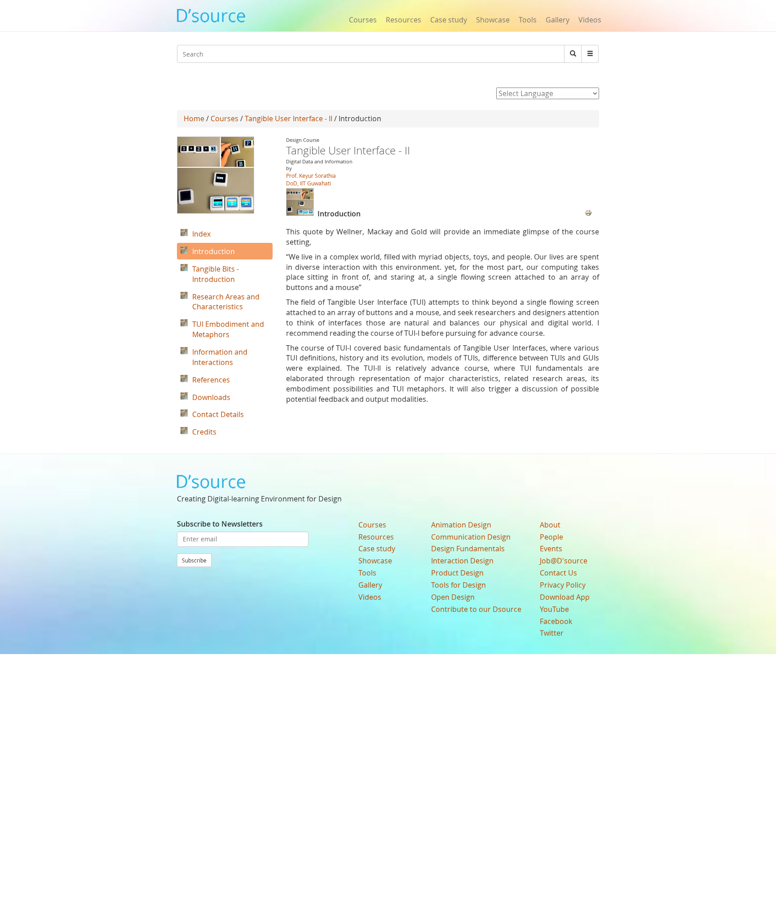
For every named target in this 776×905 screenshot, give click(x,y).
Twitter (552, 633)
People (551, 537)
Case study (448, 20)
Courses (363, 20)
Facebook (556, 621)
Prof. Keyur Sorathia (311, 175)
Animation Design (461, 525)
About (550, 525)
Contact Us (558, 573)
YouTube (554, 609)
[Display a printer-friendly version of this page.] (588, 212)
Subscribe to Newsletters (220, 524)
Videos (589, 20)
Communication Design (471, 537)
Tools (528, 20)
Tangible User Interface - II (288, 118)
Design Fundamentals (468, 549)
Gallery (557, 20)
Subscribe (194, 560)
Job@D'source (563, 561)
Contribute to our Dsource (476, 609)
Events (551, 549)
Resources (403, 20)
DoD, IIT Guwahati (308, 183)
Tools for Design (458, 585)
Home (194, 118)
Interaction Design (462, 561)
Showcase (493, 20)
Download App (565, 597)
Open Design (453, 597)
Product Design (457, 573)
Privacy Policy (563, 585)
